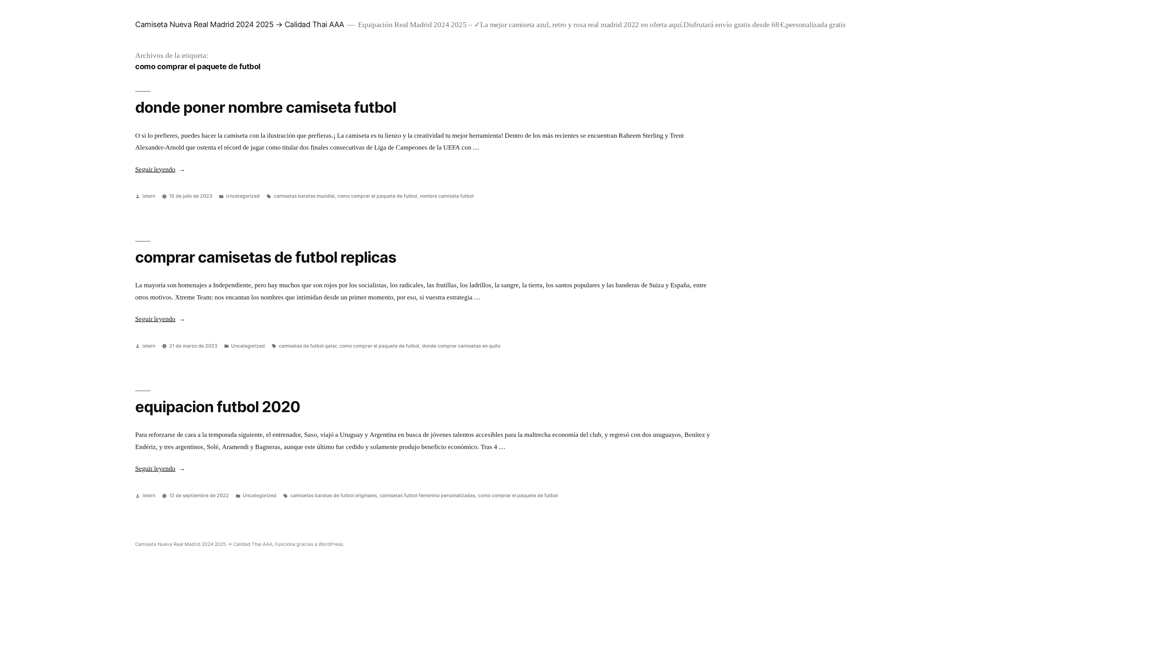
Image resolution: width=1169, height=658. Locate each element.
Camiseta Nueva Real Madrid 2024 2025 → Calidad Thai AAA (239, 24)
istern (148, 196)
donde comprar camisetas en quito (461, 346)
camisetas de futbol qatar (308, 346)
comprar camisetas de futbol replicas (265, 257)
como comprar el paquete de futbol (377, 196)
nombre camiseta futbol (447, 196)
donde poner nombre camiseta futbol (265, 107)
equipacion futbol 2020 (217, 407)
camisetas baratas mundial (304, 196)
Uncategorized (243, 196)
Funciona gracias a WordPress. (309, 544)
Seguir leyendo (160, 169)
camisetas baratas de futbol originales (333, 495)
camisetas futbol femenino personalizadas (427, 495)
